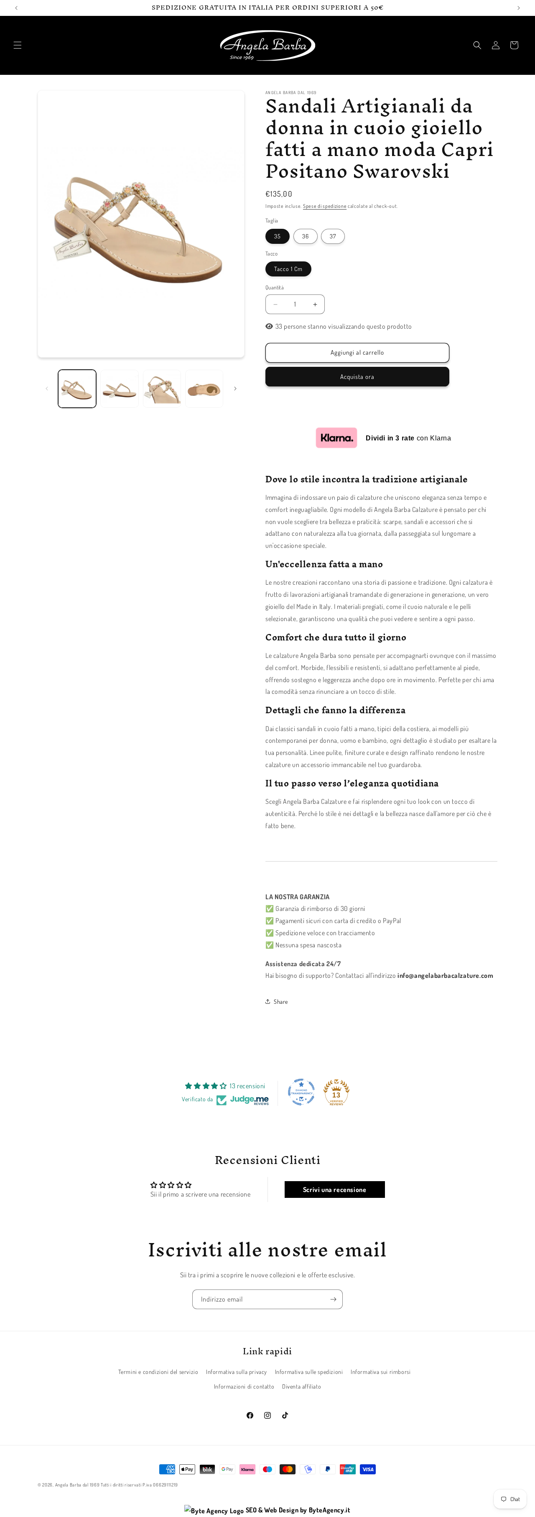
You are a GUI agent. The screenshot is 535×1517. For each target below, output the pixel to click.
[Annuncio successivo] (519, 8)
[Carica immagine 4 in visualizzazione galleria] (204, 389)
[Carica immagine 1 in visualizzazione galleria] (77, 389)
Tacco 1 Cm (288, 269)
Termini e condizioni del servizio (158, 1372)
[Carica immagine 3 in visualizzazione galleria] (162, 389)
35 (277, 236)
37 (333, 236)
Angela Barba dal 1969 (77, 1485)
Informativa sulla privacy (236, 1372)
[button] (17, 45)
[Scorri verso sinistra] (47, 388)
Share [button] (281, 1001)
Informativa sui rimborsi (380, 1372)
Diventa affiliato (301, 1386)
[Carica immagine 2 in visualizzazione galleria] (119, 389)
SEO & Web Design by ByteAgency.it (297, 1510)
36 (305, 236)
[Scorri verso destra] (235, 388)
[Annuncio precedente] (16, 8)
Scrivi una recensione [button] (335, 1189)
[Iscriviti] (333, 1299)
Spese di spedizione (324, 206)
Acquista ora (357, 377)
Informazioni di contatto (244, 1386)
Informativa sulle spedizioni (309, 1372)
